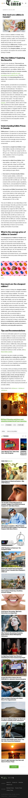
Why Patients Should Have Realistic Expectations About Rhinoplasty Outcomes (12, 634)
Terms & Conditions (13, 796)
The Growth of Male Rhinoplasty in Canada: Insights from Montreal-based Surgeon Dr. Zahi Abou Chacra (13, 504)
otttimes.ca (4, 390)
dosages (3, 102)
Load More (14, 766)
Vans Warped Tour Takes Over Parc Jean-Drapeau (10, 452)
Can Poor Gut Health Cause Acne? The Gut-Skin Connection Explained (12, 740)
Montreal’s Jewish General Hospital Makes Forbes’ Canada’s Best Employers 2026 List (13, 570)
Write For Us (9, 784)
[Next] (25, 436)
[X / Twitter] (13, 778)
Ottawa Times (10, 790)
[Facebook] (11, 778)
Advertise (21, 782)
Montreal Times (10, 788)
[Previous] (23, 436)
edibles (3, 431)
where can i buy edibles (12, 431)
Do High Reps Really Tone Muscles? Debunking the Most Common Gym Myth (13, 656)
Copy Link (21, 424)
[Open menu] (25, 3)
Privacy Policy (4, 796)
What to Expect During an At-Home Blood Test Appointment (12, 699)
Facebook (9, 424)
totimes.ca (21, 388)
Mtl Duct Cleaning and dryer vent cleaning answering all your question (14, 420)
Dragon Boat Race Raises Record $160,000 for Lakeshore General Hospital (13, 678)
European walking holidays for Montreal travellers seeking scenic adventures (13, 719)
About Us (9, 782)
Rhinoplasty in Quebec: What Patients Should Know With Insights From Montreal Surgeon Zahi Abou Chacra (13, 527)
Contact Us (14, 782)
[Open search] (22, 3)
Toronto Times (18, 788)
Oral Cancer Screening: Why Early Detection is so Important (11, 612)
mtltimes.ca (14, 388)
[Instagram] (9, 778)
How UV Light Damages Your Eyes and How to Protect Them (12, 760)
